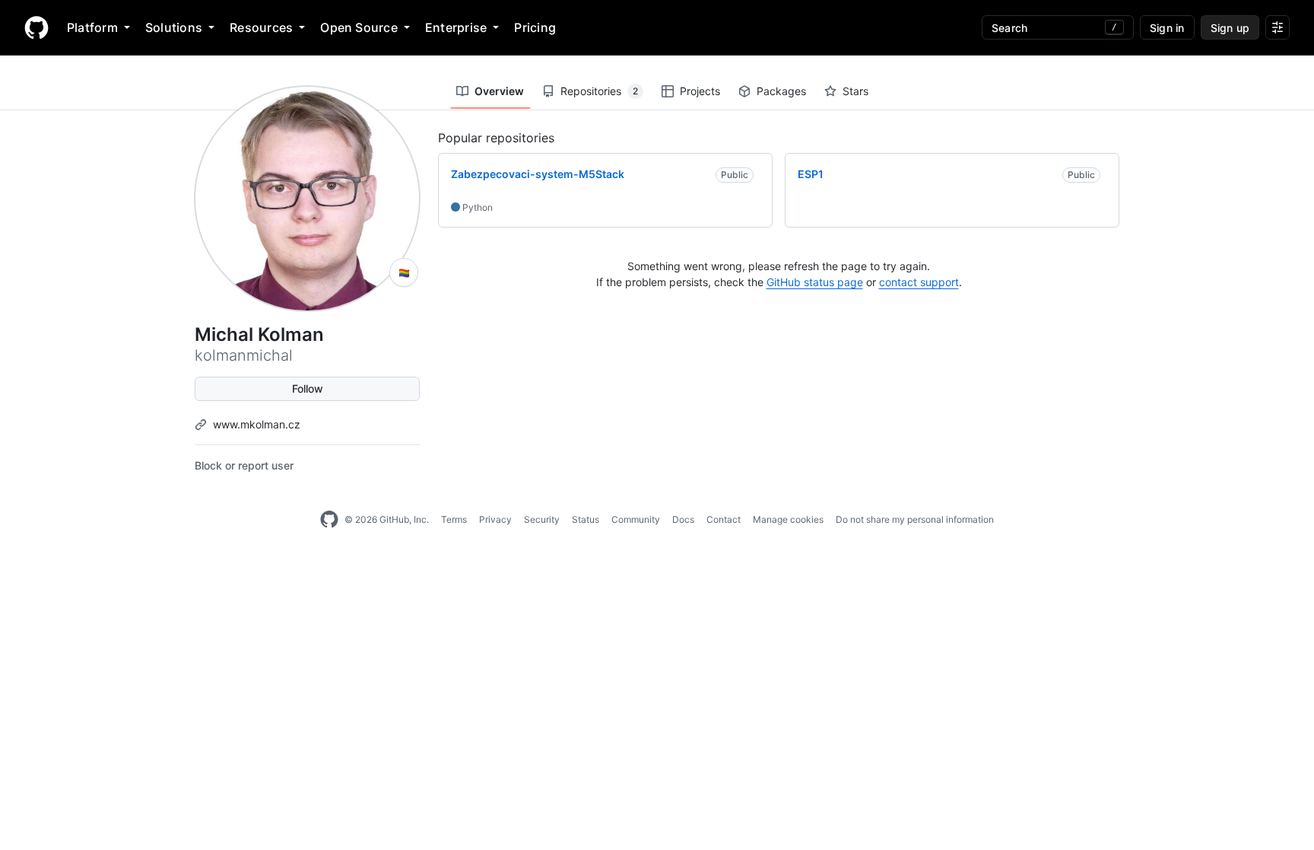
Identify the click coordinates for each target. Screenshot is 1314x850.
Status (585, 519)
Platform (92, 27)
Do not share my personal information (915, 519)
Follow (307, 388)
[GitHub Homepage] (329, 520)
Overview (499, 90)
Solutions (173, 27)
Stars (855, 90)
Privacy (495, 519)
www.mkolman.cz (256, 424)
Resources (261, 27)
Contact (723, 519)
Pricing (535, 27)
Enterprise (456, 27)
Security (542, 519)
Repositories (599, 90)
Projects (700, 90)
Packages (781, 90)
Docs (683, 519)
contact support (919, 281)
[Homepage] (36, 27)
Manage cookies (788, 519)
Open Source (359, 27)
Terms (454, 519)
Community (635, 519)
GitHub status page (814, 281)
